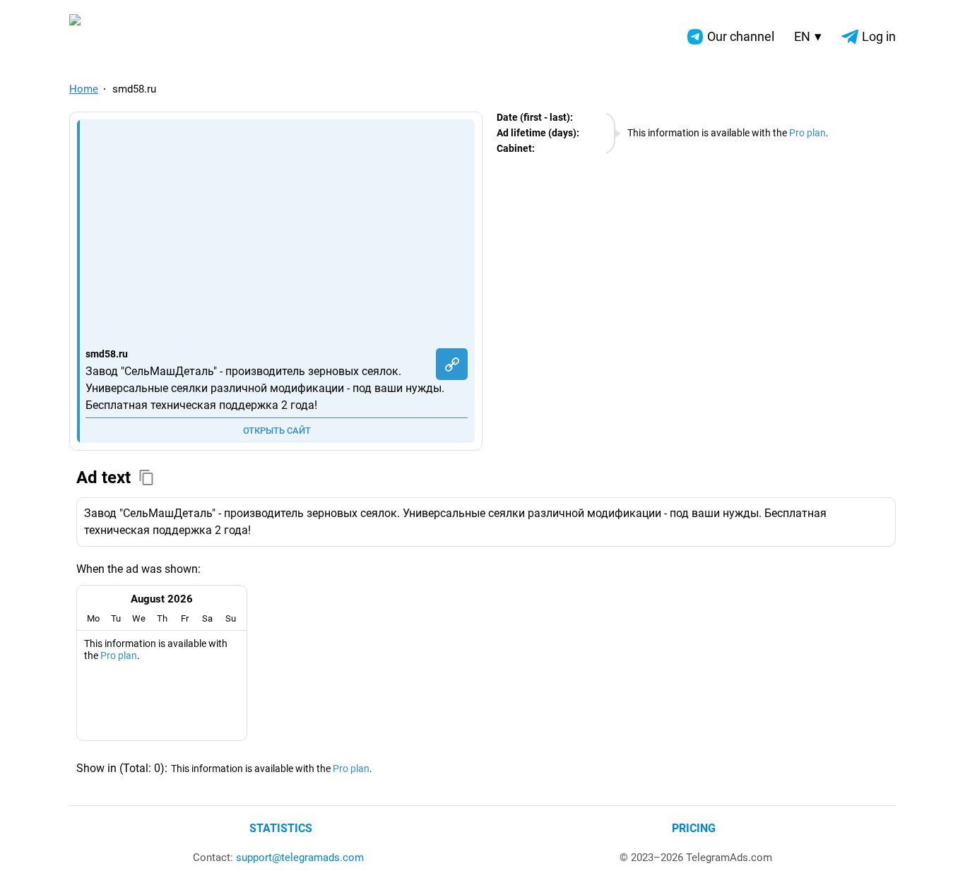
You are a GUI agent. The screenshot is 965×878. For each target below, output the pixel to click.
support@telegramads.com (300, 857)
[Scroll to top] (938, 851)
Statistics (280, 828)
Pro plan (807, 132)
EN (808, 36)
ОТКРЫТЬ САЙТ (277, 430)
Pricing (694, 828)
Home (83, 89)
